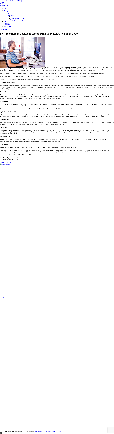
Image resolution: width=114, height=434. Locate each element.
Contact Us (3, 2)
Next (6, 29)
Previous (2, 29)
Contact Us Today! (5, 162)
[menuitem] (5, 8)
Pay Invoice (3, 4)
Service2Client (4, 155)
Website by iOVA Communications (44, 431)
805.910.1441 (4, 5)
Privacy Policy (58, 431)
